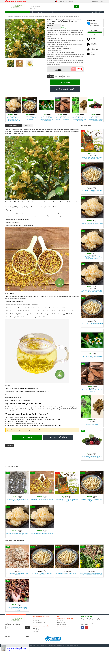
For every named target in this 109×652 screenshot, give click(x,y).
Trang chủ (9, 16)
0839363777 (98, 12)
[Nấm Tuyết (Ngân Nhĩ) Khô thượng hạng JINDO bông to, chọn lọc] (92, 244)
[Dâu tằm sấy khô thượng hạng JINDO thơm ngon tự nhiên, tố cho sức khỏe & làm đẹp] (95, 109)
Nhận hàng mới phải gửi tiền (40, 12)
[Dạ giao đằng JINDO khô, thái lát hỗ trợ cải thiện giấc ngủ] (62, 109)
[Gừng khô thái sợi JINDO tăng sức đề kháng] (29, 109)
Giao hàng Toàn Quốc (58, 12)
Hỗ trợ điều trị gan (60, 620)
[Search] (76, 6)
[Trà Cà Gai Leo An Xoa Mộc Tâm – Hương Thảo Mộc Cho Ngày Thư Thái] (92, 144)
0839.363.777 (11, 1)
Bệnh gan (35, 628)
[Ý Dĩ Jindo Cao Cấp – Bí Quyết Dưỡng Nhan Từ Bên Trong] (17, 561)
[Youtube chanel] (86, 627)
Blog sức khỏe (63, 1)
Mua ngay (65, 82)
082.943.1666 (21, 1)
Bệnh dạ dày (36, 631)
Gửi (27, 627)
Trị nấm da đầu (36, 620)
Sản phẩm (7, 636)
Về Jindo (71, 1)
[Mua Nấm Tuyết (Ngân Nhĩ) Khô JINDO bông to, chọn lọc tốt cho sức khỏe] (92, 211)
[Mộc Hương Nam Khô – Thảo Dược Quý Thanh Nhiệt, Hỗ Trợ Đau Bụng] (79, 109)
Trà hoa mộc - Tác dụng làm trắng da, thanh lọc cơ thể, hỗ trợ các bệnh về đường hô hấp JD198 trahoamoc (53, 16)
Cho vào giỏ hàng (65, 89)
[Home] (17, 6)
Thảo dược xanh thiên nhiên (20, 16)
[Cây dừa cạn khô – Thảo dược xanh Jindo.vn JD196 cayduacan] (17, 487)
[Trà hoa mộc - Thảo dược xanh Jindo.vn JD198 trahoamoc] (42, 487)
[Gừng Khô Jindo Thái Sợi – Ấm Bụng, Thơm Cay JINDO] (92, 178)
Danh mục (17, 12)
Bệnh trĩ (35, 618)
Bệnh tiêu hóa (36, 630)
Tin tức (27, 636)
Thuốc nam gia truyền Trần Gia (41, 616)
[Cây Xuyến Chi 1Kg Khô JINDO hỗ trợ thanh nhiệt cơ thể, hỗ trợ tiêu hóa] (46, 109)
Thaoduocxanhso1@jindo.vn (90, 623)
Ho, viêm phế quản (61, 622)
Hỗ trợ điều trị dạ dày (61, 624)
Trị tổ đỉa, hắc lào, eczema (39, 622)
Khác (58, 616)
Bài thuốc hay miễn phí (63, 626)
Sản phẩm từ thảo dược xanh (65, 618)
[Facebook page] (82, 627)
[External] (54, 639)
